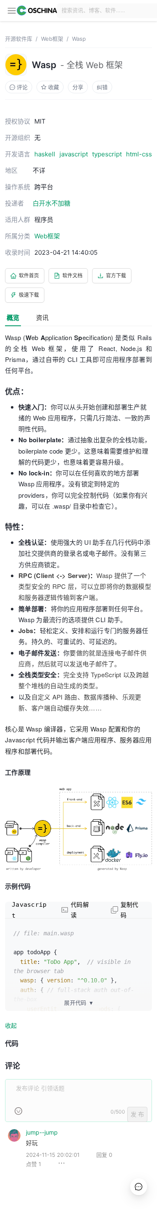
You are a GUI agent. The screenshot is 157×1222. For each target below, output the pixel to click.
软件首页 (29, 275)
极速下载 (29, 295)
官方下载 (116, 275)
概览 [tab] (13, 318)
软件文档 (72, 275)
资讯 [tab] (42, 318)
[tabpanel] (78, 756)
